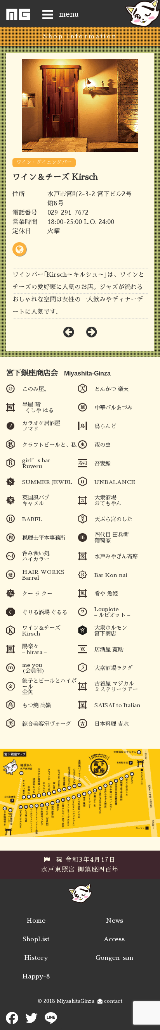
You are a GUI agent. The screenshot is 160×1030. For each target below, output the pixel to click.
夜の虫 (102, 445)
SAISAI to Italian (117, 705)
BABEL (32, 519)
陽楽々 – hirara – (34, 649)
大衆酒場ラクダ (113, 668)
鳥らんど (105, 426)
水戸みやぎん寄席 (116, 556)
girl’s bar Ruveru (36, 463)
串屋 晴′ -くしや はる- (39, 407)
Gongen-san (114, 958)
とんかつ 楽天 (111, 389)
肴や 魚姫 (106, 593)
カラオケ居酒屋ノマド (41, 425)
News (114, 921)
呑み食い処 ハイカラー (35, 556)
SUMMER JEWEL (47, 482)
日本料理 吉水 (111, 724)
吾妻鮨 (102, 463)
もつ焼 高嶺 (36, 705)
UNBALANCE (114, 482)
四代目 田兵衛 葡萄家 (111, 537)
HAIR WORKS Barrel (43, 574)
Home (35, 921)
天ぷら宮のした (113, 519)
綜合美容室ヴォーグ (46, 724)
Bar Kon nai (110, 575)
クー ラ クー (37, 593)
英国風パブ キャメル (35, 500)
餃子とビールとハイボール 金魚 (49, 686)
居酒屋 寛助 (108, 649)
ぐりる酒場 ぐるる (44, 612)
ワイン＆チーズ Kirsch (41, 630)
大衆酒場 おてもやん (108, 500)
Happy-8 (36, 976)
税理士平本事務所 (44, 538)
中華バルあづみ (113, 407)
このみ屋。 (35, 389)
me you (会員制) (33, 667)
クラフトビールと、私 (49, 445)
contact (112, 1001)
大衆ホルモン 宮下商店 (110, 630)
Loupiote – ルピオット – (112, 611)
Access (114, 939)
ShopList (36, 939)
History (36, 958)
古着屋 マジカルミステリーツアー (116, 686)
